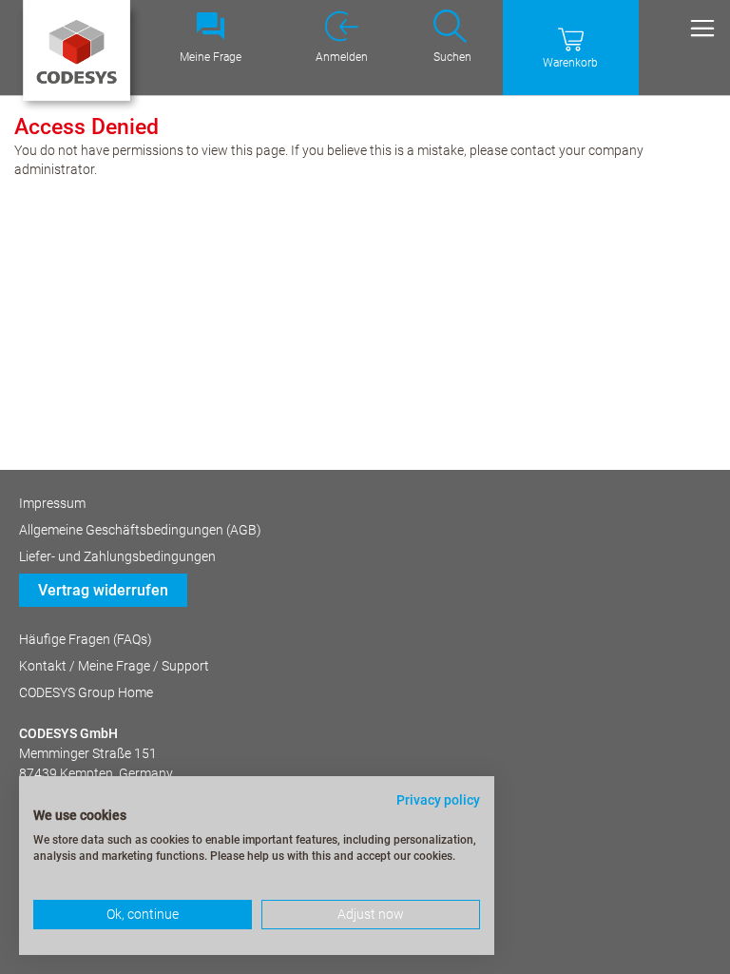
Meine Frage (210, 57)
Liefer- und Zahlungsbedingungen (117, 556)
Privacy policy (438, 800)
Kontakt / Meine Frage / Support (114, 665)
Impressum (52, 503)
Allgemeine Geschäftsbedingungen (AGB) (140, 529)
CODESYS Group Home (86, 692)
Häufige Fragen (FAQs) (85, 639)
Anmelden (342, 57)
